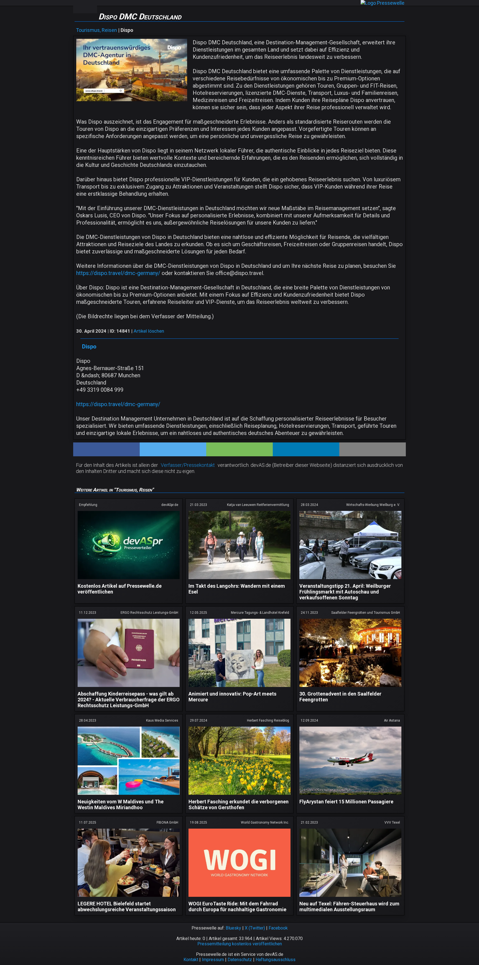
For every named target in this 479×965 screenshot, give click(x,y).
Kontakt (191, 959)
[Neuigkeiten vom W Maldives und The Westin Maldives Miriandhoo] (129, 796)
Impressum (213, 959)
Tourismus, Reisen (96, 30)
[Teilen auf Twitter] (173, 449)
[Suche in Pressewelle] (91, 6)
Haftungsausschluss (275, 959)
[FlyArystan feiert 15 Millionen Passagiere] (350, 796)
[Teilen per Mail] (372, 449)
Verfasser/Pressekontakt (188, 465)
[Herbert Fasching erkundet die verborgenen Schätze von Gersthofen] (239, 796)
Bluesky (233, 928)
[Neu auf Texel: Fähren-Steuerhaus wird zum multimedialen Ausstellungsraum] (350, 898)
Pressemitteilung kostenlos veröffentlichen (239, 943)
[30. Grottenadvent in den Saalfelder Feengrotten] (350, 688)
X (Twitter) (255, 928)
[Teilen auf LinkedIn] (306, 449)
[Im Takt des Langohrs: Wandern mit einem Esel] (239, 580)
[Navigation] (79, 6)
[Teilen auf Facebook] (106, 449)
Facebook (278, 928)
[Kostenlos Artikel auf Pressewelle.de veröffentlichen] (129, 580)
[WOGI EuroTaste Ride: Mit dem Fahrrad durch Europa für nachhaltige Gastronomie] (239, 898)
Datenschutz (240, 959)
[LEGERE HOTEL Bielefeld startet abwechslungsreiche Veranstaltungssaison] (129, 898)
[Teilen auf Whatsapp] (239, 449)
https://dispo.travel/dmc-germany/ (118, 273)
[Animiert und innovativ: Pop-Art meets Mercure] (239, 688)
